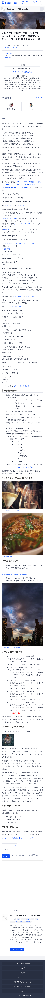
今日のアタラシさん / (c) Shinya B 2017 (10, 510)
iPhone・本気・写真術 (25, 182)
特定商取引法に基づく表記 (22, 986)
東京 (18, 919)
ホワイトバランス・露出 (22, 224)
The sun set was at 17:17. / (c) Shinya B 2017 (11, 647)
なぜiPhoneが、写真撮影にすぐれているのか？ (20, 243)
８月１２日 (9, 205)
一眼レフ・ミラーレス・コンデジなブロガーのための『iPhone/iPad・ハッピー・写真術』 (22, 184)
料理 (36, 919)
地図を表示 (8, 57)
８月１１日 (9, 307)
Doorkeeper (27, 995)
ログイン (6, 856)
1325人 (13, 919)
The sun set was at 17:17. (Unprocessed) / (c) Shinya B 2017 (15, 574)
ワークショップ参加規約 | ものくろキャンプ (17, 838)
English (22, 991)
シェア (6, 845)
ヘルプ (22, 968)
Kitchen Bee (9, 53)
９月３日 (18, 307)
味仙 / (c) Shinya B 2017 (7, 556)
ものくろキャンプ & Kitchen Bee (18, 9)
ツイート (13, 845)
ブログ (12, 921)
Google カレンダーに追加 (12, 47)
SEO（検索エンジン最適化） (23, 921)
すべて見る (39, 97)
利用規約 (22, 973)
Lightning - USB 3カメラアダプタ (20, 467)
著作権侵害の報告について (22, 982)
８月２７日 (22, 205)
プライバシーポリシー (22, 977)
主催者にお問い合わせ (22, 963)
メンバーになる (18, 949)
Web (32, 919)
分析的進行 (7, 249)
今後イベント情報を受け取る (22, 72)
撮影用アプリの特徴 (10, 218)
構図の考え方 (8, 229)
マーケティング (25, 919)
